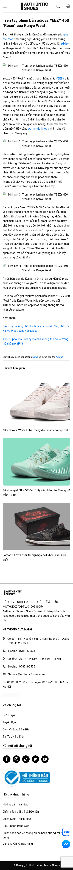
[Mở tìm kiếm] (58, 6)
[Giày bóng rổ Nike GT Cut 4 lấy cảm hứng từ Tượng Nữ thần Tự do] (36, 461)
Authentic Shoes (38, 128)
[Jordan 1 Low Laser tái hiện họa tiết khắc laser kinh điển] (36, 526)
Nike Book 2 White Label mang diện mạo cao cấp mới (35, 430)
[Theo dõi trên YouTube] (45, 759)
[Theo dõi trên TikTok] (26, 759)
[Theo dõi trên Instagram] (16, 759)
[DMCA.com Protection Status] (11, 695)
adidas (65, 43)
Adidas (59, 357)
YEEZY (60, 78)
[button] (5, 6)
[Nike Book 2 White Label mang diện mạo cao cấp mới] (36, 401)
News (35, 357)
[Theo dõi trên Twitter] (35, 759)
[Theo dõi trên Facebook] (6, 759)
